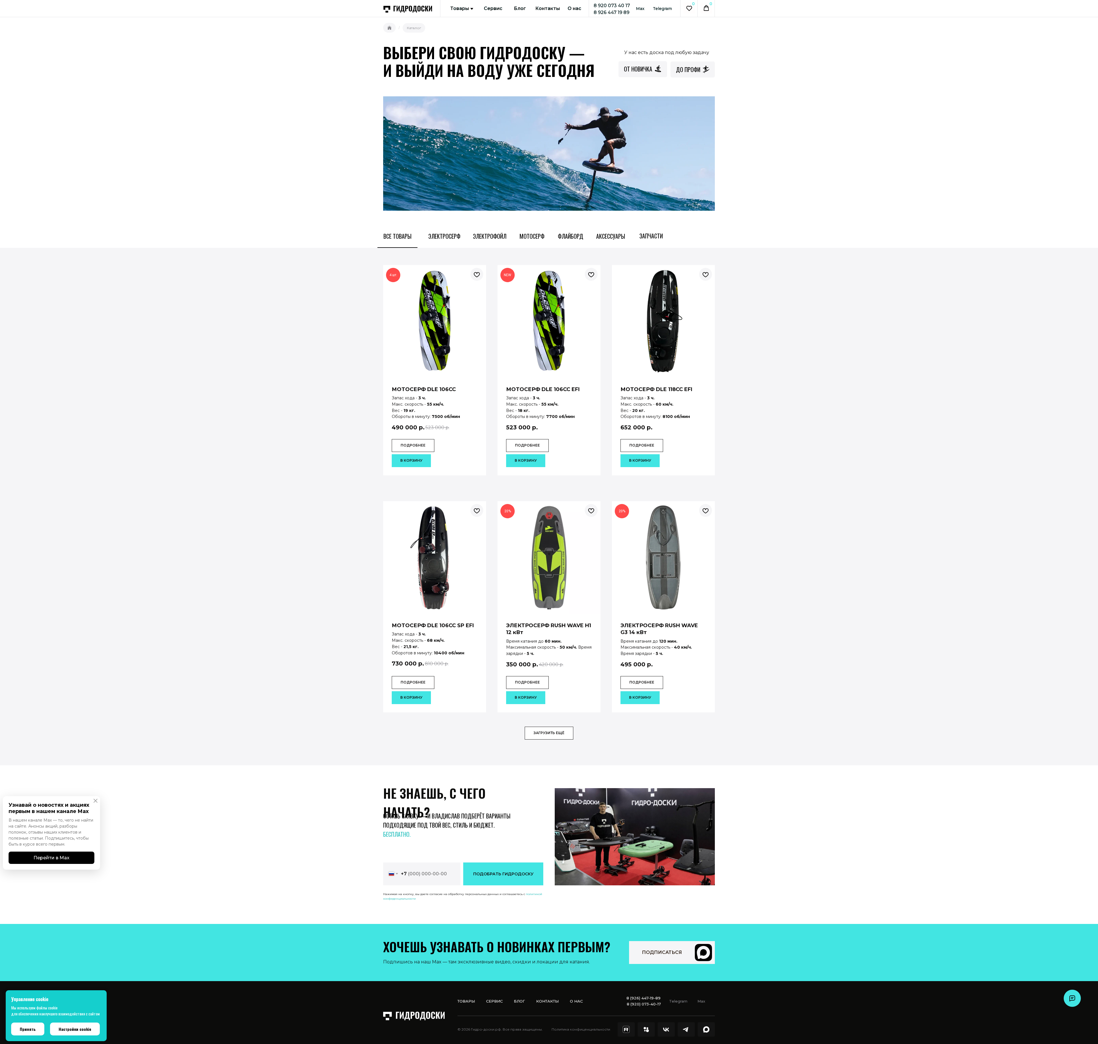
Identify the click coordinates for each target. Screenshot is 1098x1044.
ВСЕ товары (397, 236)
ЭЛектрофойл (489, 236)
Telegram (662, 8)
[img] (703, 952)
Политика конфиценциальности (581, 1029)
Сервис (493, 8)
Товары (459, 8)
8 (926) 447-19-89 (643, 998)
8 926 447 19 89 (611, 12)
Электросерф (444, 236)
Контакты (547, 8)
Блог (520, 8)
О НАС (576, 1001)
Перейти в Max (51, 857)
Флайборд (570, 236)
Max (640, 8)
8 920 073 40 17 (612, 5)
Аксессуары (610, 236)
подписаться (662, 952)
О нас (574, 8)
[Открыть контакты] (1072, 998)
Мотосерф (532, 236)
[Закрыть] (97, 801)
